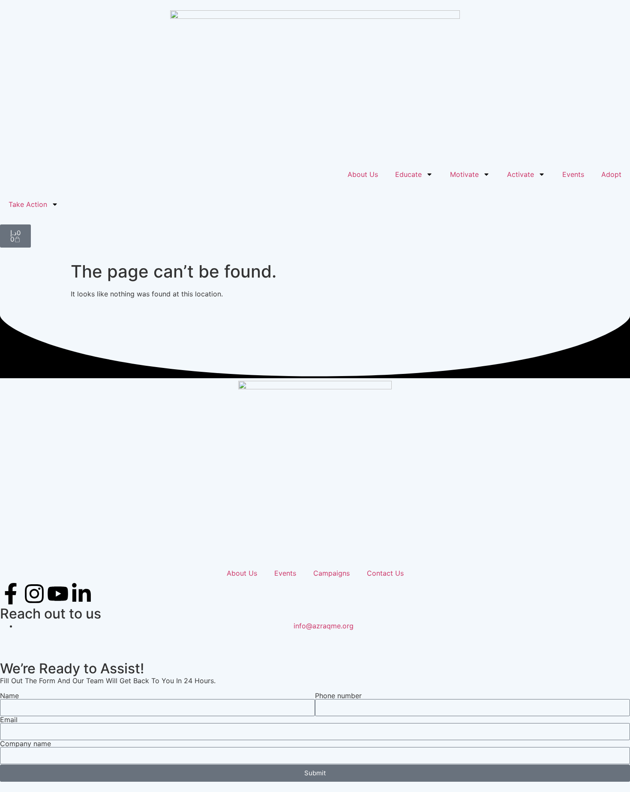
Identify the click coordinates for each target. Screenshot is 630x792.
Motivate (464, 174)
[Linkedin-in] (81, 593)
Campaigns (331, 573)
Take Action (28, 204)
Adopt (611, 174)
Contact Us (385, 573)
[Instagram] (34, 593)
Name (9, 695)
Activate (520, 174)
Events (573, 174)
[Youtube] (58, 593)
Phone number (338, 695)
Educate (408, 174)
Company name (25, 743)
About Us (363, 174)
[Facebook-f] (10, 593)
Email (9, 719)
